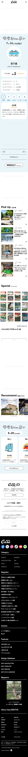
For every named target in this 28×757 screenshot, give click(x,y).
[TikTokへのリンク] (16, 546)
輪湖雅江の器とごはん (7, 580)
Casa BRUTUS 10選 (6, 647)
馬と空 (3, 634)
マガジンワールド (18, 732)
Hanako (16, 722)
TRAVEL (16, 564)
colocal (3, 727)
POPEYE (3, 719)
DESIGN (3, 558)
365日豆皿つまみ (5, 644)
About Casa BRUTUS (9, 709)
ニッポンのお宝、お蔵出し (8, 614)
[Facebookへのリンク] (3, 546)
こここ (15, 729)
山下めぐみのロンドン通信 (8, 600)
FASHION (16, 558)
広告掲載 (3, 737)
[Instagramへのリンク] (11, 546)
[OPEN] (2, 2)
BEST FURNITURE (6, 666)
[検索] (26, 2)
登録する (14, 522)
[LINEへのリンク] (25, 546)
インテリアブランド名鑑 (7, 617)
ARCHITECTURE (6, 561)
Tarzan (15, 724)
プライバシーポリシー (9, 515)
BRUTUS (16, 717)
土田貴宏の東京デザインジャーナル (10, 586)
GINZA (2, 722)
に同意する (12, 515)
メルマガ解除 (14, 525)
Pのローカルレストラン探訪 (8, 609)
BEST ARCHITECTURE (7, 663)
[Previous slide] (2, 416)
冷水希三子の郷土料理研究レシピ (9, 620)
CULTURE (17, 567)
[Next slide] (26, 416)
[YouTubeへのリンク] (20, 546)
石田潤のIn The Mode (6, 603)
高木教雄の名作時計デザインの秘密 (10, 612)
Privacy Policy (17, 737)
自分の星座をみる (14, 468)
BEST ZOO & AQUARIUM (8, 672)
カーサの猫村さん (5, 631)
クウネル (3, 729)
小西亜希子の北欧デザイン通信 (9, 606)
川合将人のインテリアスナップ (9, 597)
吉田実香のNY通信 (6, 594)
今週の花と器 (4, 650)
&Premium (3, 724)
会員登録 (14, 495)
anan (2, 717)
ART (15, 561)
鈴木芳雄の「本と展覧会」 (8, 591)
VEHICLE (4, 567)
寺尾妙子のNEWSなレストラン (9, 589)
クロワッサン (17, 719)
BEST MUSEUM (5, 669)
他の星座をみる (14, 157)
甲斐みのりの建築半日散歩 (8, 577)
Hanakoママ (17, 727)
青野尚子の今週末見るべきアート (9, 583)
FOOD (3, 564)
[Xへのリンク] (7, 546)
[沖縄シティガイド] (9, 407)
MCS (2, 732)
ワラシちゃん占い (5, 653)
